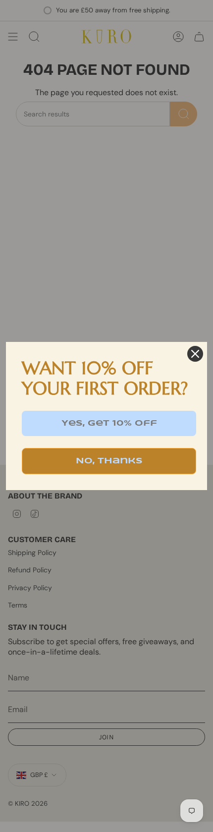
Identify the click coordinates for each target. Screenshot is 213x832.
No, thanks (109, 461)
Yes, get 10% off (109, 423)
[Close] (195, 354)
